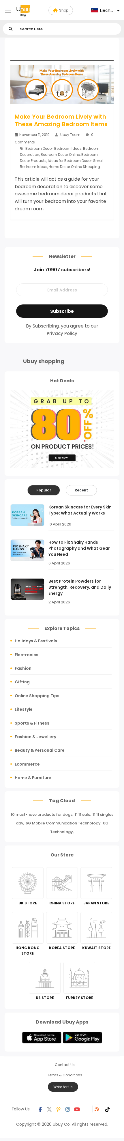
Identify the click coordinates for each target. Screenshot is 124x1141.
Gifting (22, 682)
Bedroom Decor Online (60, 154)
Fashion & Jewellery (35, 737)
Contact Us (65, 1064)
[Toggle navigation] (8, 10)
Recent (81, 490)
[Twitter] (49, 1109)
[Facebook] (40, 1109)
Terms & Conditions (64, 1075)
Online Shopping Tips (37, 696)
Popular (43, 490)
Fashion (23, 668)
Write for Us (63, 1086)
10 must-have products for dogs (41, 814)
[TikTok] (107, 1109)
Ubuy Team (70, 134)
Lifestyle (24, 709)
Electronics (26, 655)
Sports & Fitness (32, 723)
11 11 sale (82, 814)
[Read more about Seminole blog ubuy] (23, 10)
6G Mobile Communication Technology (63, 823)
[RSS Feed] (97, 1109)
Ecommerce (27, 764)
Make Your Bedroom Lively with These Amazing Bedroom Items (61, 120)
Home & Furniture (33, 778)
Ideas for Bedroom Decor (70, 160)
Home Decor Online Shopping (74, 166)
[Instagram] (68, 1109)
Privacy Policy (62, 333)
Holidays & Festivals (36, 641)
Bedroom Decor (39, 148)
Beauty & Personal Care (40, 750)
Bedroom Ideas (68, 148)
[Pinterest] (58, 1109)
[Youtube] (77, 1109)
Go (10, 29)
